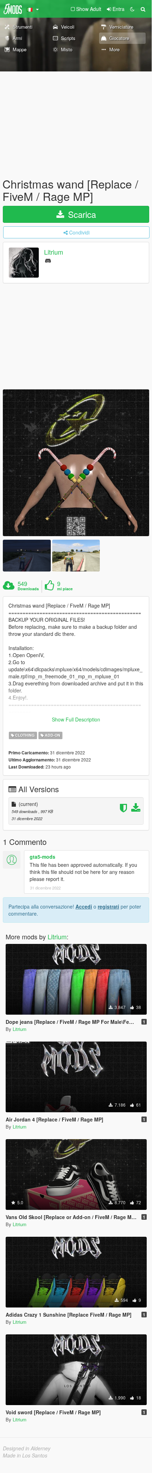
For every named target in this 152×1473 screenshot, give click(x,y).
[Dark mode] (132, 9)
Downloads (28, 589)
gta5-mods (42, 856)
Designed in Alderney (26, 1448)
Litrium (53, 252)
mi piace (65, 589)
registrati (108, 906)
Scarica (81, 214)
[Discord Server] (48, 260)
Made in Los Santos (25, 1455)
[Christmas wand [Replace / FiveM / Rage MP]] (76, 462)
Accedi (83, 906)
